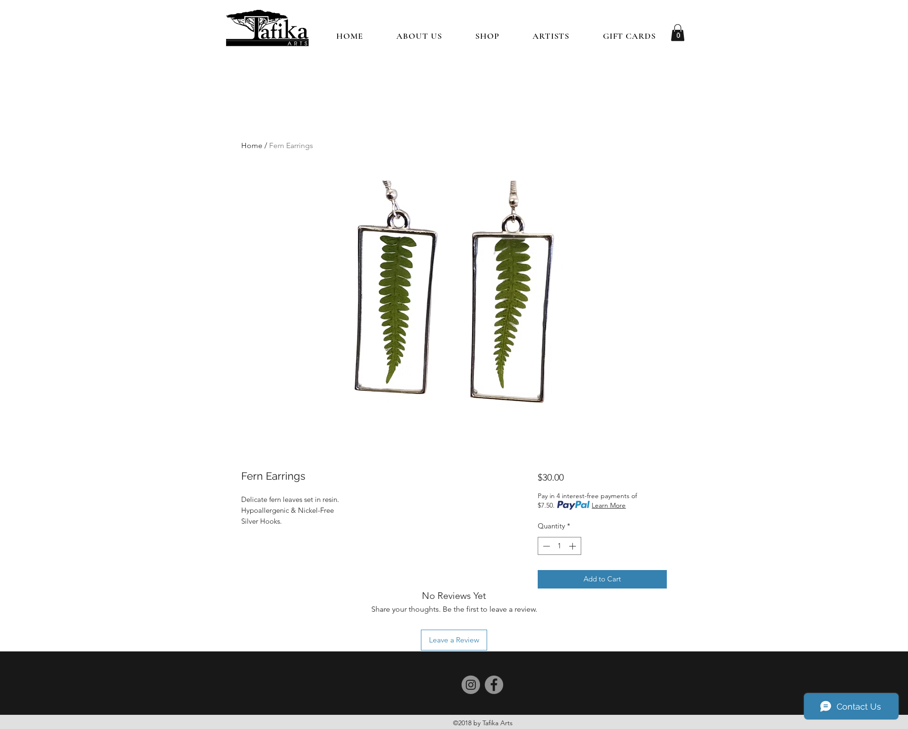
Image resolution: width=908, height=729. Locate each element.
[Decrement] (545, 546)
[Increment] (573, 546)
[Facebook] (494, 685)
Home (251, 145)
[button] (487, 36)
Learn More (609, 505)
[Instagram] (471, 685)
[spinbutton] (559, 546)
